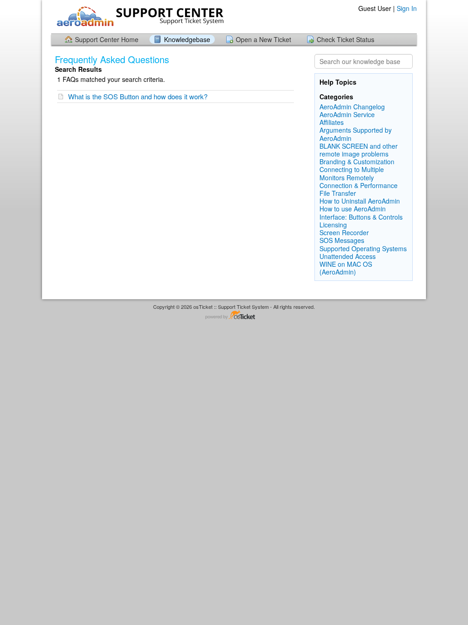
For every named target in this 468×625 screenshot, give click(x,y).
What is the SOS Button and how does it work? (137, 96)
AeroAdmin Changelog (352, 106)
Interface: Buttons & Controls (361, 216)
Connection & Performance (358, 185)
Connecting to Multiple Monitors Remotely (351, 173)
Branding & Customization (356, 161)
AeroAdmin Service (347, 114)
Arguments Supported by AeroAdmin (355, 133)
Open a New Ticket (263, 39)
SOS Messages (341, 240)
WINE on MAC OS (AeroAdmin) (345, 267)
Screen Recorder (344, 232)
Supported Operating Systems (363, 248)
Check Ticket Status (345, 39)
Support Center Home (106, 39)
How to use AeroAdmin (352, 208)
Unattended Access (347, 256)
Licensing (333, 224)
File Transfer (337, 193)
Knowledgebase (187, 39)
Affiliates (331, 122)
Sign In (407, 8)
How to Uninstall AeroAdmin (359, 200)
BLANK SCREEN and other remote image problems (358, 149)
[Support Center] (139, 16)
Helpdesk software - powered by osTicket (234, 315)
